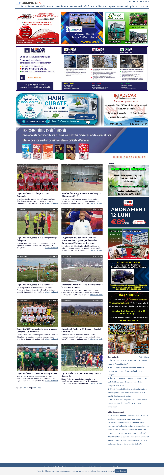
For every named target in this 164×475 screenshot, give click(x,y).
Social (50, 6)
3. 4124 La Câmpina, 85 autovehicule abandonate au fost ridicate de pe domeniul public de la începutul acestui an (127, 382)
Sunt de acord (121, 471)
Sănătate (89, 6)
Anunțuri (122, 6)
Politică (40, 6)
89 (33, 387)
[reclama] (37, 43)
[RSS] (137, 1)
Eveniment (62, 6)
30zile (146, 357)
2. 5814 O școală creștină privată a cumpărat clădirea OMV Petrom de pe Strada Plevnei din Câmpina (126, 371)
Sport (111, 6)
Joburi (133, 6)
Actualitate (27, 6)
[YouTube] (130, 1)
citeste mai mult (51, 203)
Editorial (101, 6)
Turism (143, 6)
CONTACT (145, 1)
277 (39, 387)
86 (25, 387)
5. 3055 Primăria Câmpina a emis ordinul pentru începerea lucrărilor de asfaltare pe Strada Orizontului (127, 403)
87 (27, 387)
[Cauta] (127, 1)
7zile (141, 357)
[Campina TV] (82, 2)
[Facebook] (134, 1)
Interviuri (76, 6)
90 (35, 387)
